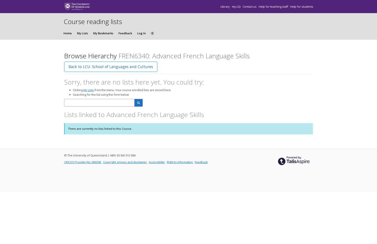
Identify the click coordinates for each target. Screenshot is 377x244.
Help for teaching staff (274, 7)
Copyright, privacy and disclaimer (125, 162)
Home (67, 33)
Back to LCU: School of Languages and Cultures (111, 66)
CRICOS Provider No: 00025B (83, 162)
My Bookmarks (103, 33)
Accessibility (157, 162)
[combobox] (99, 103)
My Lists (82, 33)
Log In (141, 33)
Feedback (125, 33)
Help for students (301, 7)
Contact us (250, 7)
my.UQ (236, 7)
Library (225, 7)
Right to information (180, 162)
